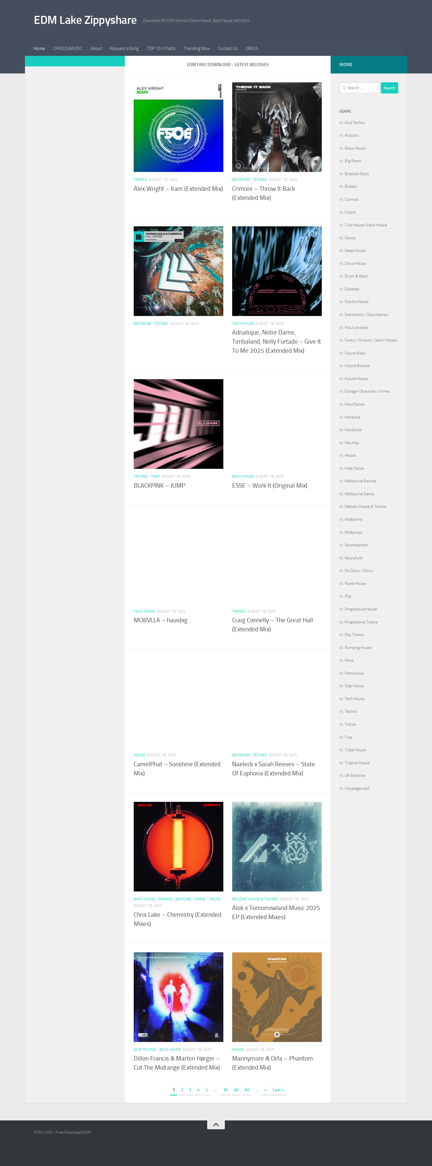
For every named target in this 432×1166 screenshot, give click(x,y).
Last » (278, 1090)
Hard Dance (354, 404)
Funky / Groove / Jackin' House (371, 340)
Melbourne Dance (359, 493)
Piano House (355, 583)
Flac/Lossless (357, 327)
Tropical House (357, 762)
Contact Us (228, 48)
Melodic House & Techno (255, 899)
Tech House (243, 323)
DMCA (252, 48)
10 (225, 1090)
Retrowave (354, 673)
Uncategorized (357, 788)
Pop (348, 596)
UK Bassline (355, 775)
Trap (155, 476)
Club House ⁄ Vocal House (366, 225)
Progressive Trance (361, 622)
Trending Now (197, 48)
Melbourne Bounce (360, 481)
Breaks (351, 186)
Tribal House (355, 749)
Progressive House (361, 609)
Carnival (352, 199)
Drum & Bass (356, 276)
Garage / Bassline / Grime (182, 899)
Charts (350, 212)
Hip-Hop (352, 442)
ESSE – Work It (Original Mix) (269, 485)
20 (236, 1090)
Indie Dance (354, 468)
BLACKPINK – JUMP (159, 485)
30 (246, 1090)
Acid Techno (145, 1049)
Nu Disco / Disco (359, 570)
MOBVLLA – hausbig (160, 620)
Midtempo (353, 532)
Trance (140, 179)
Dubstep (352, 289)
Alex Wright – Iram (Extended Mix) (178, 188)
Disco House (355, 263)
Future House (356, 378)
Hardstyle (353, 429)
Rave (349, 660)
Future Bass (355, 353)
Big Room (241, 179)
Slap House (354, 685)
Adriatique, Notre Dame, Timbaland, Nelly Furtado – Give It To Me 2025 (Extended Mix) (276, 341)
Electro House (357, 301)
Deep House (355, 250)
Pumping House (358, 647)
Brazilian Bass (357, 173)
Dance (350, 237)
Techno (260, 179)
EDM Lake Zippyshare (85, 20)
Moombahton (356, 545)
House (139, 755)
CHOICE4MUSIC (67, 48)
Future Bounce (357, 365)
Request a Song (124, 48)
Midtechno (354, 519)
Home (39, 48)
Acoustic (352, 135)
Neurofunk (354, 558)
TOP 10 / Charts (161, 48)
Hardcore (352, 417)
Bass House (243, 476)
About (96, 48)
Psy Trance (354, 634)
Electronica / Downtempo (366, 314)
